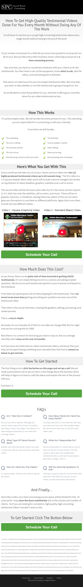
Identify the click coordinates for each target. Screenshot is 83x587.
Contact (59, 578)
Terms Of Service (38, 578)
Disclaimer (50, 578)
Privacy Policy (26, 578)
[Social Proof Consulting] (14, 7)
